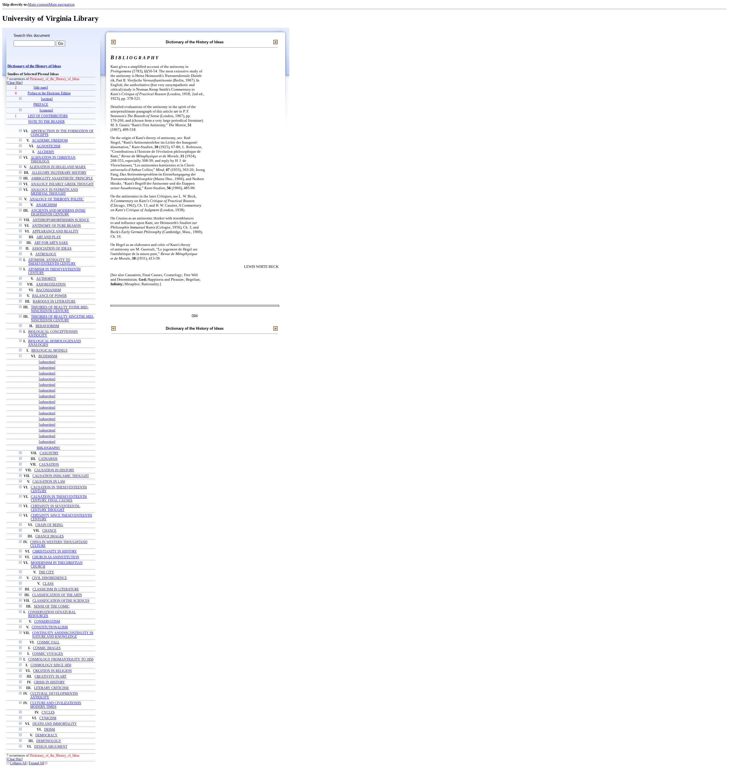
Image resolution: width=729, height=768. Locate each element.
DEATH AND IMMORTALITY (54, 724)
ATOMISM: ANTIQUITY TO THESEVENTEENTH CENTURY (52, 262)
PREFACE (40, 105)
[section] (47, 99)
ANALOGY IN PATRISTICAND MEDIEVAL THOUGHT (54, 191)
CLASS (48, 584)
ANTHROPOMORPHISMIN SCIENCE (60, 220)
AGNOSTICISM (48, 146)
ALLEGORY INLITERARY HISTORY (59, 173)
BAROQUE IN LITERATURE (54, 301)
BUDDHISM (47, 356)
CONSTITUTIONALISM (50, 627)
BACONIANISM (48, 290)
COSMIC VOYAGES (47, 654)
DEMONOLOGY (48, 741)
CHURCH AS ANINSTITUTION (55, 557)
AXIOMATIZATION (51, 284)
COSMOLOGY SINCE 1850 (50, 665)
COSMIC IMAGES (47, 648)
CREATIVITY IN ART (50, 677)
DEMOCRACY (46, 735)
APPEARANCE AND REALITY (55, 231)
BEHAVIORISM (47, 326)
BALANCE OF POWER (49, 296)
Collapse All (18, 763)
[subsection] (47, 362)
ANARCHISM (46, 205)
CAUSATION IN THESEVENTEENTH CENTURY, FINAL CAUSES (59, 498)
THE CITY (46, 572)
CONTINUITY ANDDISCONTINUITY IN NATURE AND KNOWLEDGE (62, 635)
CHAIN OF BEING (49, 525)
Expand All (36, 763)
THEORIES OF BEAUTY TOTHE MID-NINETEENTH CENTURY (60, 309)
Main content (38, 4)
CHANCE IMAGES (49, 536)
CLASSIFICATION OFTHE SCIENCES (60, 601)
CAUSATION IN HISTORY (54, 470)
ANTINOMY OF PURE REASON (56, 226)
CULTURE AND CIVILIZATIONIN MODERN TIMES (55, 705)
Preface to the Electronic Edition (49, 93)
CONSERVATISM (47, 622)
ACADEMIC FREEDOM (50, 140)
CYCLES (48, 712)
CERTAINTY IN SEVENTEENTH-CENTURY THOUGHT (55, 508)
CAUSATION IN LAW (48, 482)
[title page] (41, 87)
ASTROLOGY (45, 254)
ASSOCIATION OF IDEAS (51, 248)
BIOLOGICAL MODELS (49, 351)
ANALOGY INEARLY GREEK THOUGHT (62, 184)
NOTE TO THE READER (46, 122)
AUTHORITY (46, 279)
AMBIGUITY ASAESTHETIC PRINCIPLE (62, 178)
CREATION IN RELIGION (52, 671)
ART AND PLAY (48, 237)
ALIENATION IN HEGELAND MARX (57, 167)
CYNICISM (47, 718)
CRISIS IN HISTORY (49, 682)
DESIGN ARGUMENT (50, 747)
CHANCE (49, 531)
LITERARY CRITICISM (51, 688)
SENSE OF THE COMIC (51, 606)
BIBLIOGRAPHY (48, 447)
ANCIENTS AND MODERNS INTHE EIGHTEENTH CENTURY (58, 212)
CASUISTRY (49, 453)
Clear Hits (14, 83)
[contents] (46, 110)
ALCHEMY (45, 152)
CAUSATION (49, 464)
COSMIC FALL (48, 642)
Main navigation (62, 4)
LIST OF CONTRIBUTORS (48, 116)
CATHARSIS (48, 459)
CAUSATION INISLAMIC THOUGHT (60, 476)
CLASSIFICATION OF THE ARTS (57, 595)
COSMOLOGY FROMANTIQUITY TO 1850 (60, 659)
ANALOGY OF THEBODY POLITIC (57, 199)
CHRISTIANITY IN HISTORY (54, 551)
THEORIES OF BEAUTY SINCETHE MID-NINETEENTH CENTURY (62, 318)
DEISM (49, 730)
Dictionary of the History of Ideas (34, 66)
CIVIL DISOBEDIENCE (49, 578)
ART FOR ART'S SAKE (51, 243)
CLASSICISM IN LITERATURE (55, 589)
